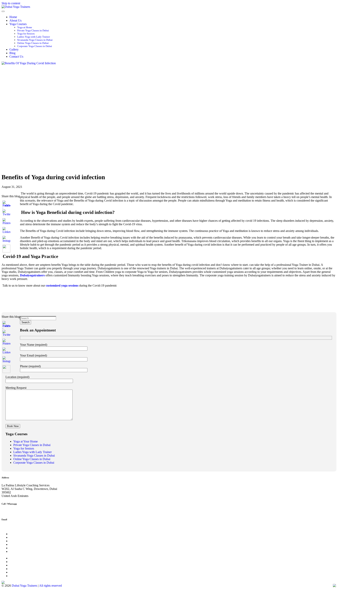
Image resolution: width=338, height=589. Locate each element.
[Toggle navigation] (3, 11)
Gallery (14, 49)
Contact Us (16, 56)
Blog (12, 53)
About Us (15, 20)
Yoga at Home (24, 27)
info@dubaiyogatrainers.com (19, 527)
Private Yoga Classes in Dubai (33, 30)
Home (13, 17)
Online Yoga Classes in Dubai (33, 43)
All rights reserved (50, 585)
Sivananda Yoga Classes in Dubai (35, 39)
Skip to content (11, 3)
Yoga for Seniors (26, 33)
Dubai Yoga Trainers (24, 585)
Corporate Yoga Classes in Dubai (34, 46)
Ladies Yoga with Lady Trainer (33, 36)
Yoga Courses (18, 24)
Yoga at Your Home (25, 441)
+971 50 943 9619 (13, 511)
